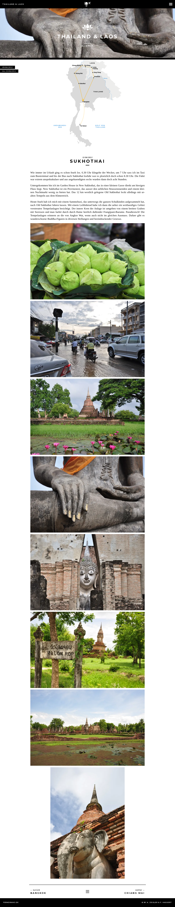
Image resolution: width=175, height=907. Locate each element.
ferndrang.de (11, 902)
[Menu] (87, 891)
